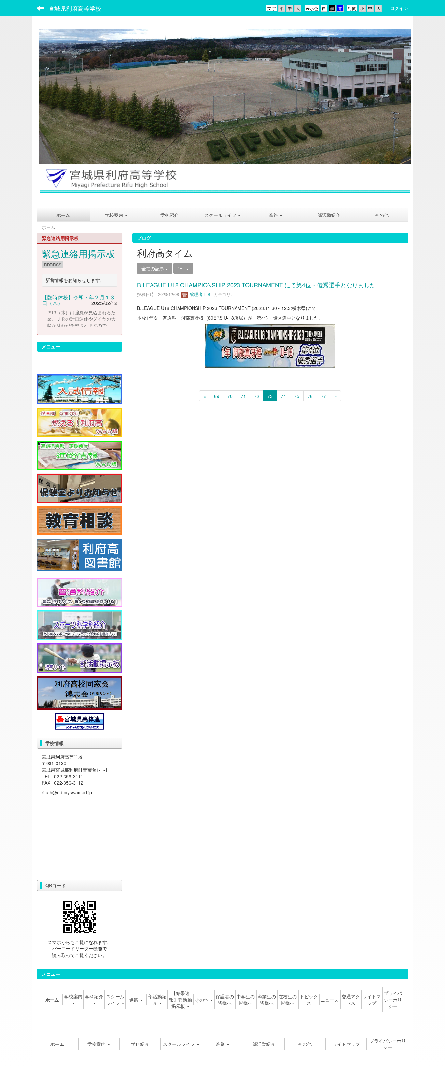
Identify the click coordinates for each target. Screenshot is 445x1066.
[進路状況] (79, 454)
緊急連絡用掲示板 (78, 253)
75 (296, 396)
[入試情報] (79, 389)
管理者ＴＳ (200, 294)
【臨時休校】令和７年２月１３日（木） (78, 300)
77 (323, 396)
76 (310, 396)
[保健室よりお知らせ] (79, 487)
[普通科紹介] (79, 591)
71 (243, 396)
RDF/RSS (52, 264)
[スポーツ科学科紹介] (79, 624)
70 (230, 396)
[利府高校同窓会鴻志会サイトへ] (79, 692)
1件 (182, 268)
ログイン (399, 8)
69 (216, 396)
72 (256, 396)
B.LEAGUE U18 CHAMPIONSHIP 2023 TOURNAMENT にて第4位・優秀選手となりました (256, 284)
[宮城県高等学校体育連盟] (79, 720)
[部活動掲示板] (79, 657)
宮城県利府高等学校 (75, 8)
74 (283, 396)
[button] (275, 214)
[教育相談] (79, 520)
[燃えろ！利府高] (79, 421)
